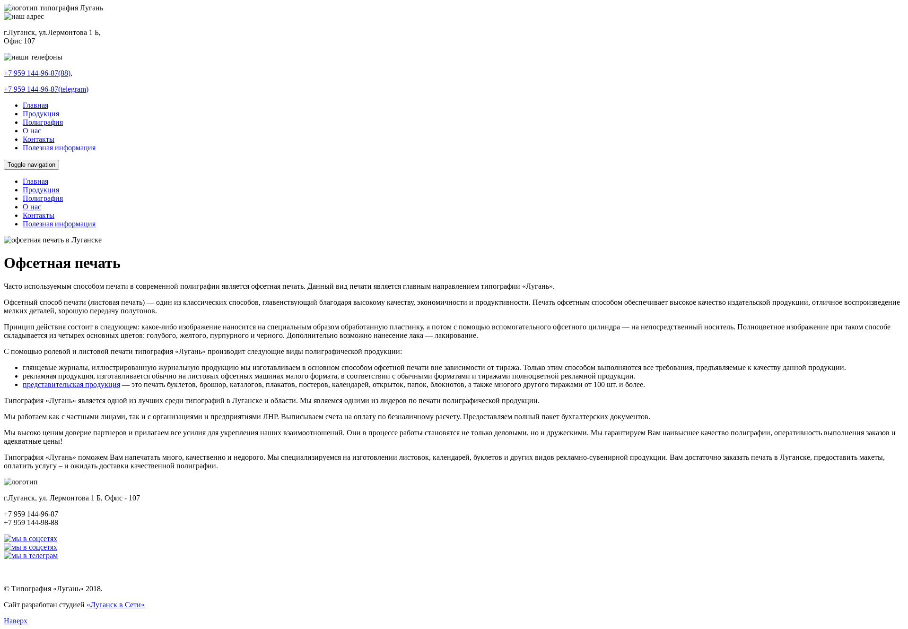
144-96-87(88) (37, 73)
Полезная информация (59, 148)
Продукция (41, 114)
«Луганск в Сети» (116, 605)
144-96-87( (46, 89)
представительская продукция (71, 384)
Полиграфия (43, 122)
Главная (35, 105)
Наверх (15, 621)
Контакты (38, 139)
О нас (32, 131)
